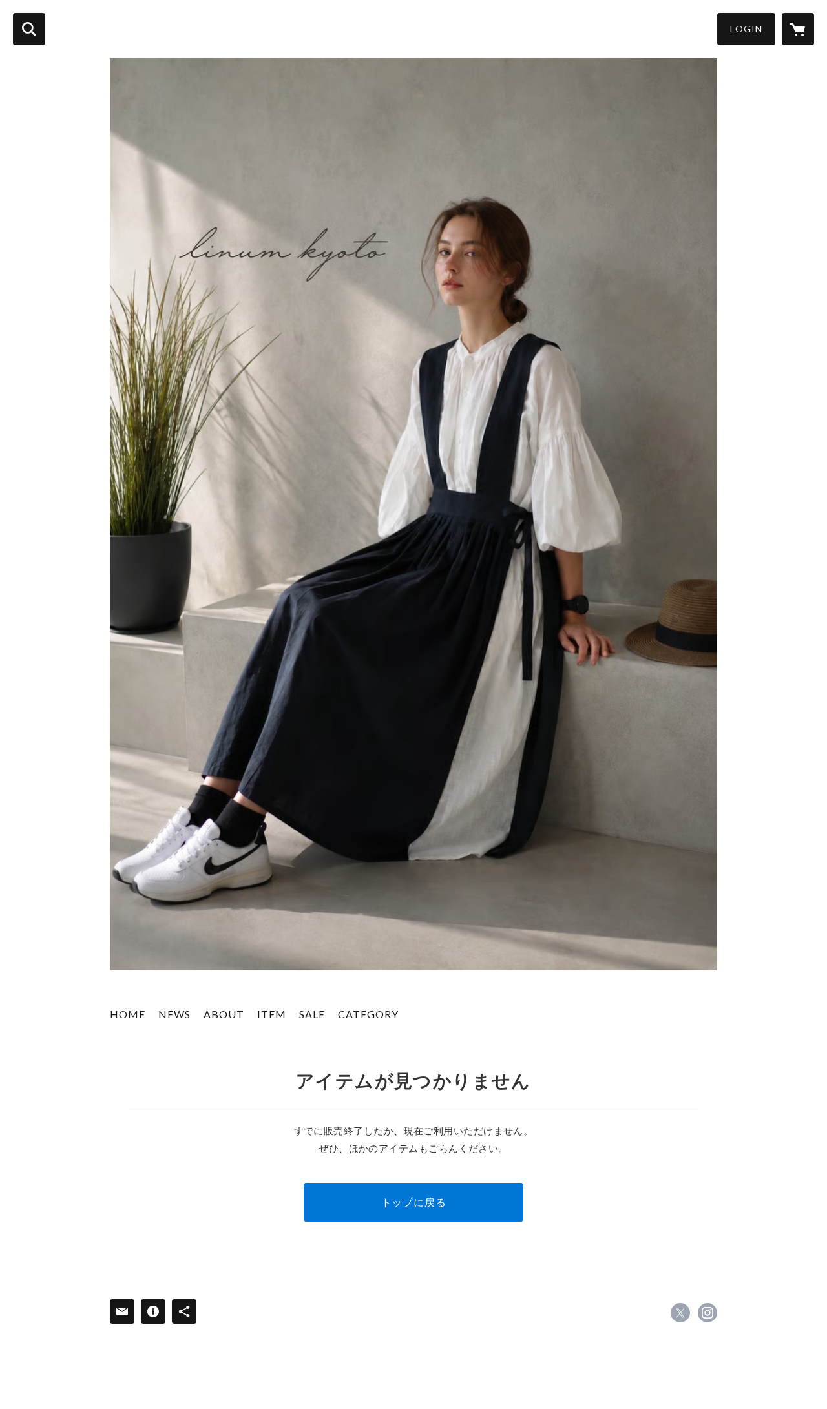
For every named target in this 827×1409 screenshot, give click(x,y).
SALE (312, 1014)
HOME (127, 1014)
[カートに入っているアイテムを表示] (798, 29)
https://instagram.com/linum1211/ (707, 1312)
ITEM (271, 1014)
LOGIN (746, 28)
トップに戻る (413, 1202)
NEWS (174, 1014)
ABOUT (224, 1014)
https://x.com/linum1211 (680, 1312)
